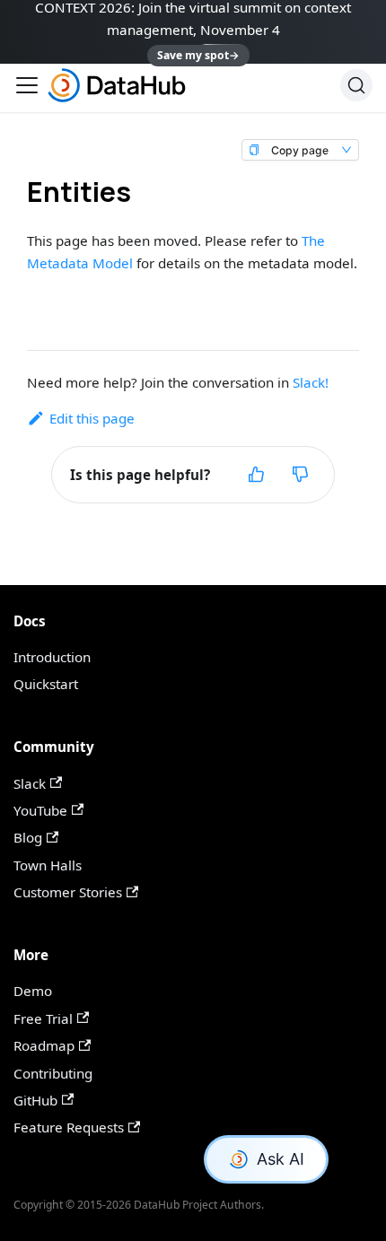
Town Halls (47, 865)
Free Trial (43, 1018)
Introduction (52, 657)
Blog (27, 837)
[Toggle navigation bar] (26, 85)
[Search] (356, 85)
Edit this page (92, 418)
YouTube (40, 810)
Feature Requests (68, 1127)
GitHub (35, 1100)
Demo (32, 991)
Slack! (311, 382)
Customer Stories (67, 892)
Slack (29, 783)
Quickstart (45, 684)
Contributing (52, 1073)
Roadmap (44, 1045)
